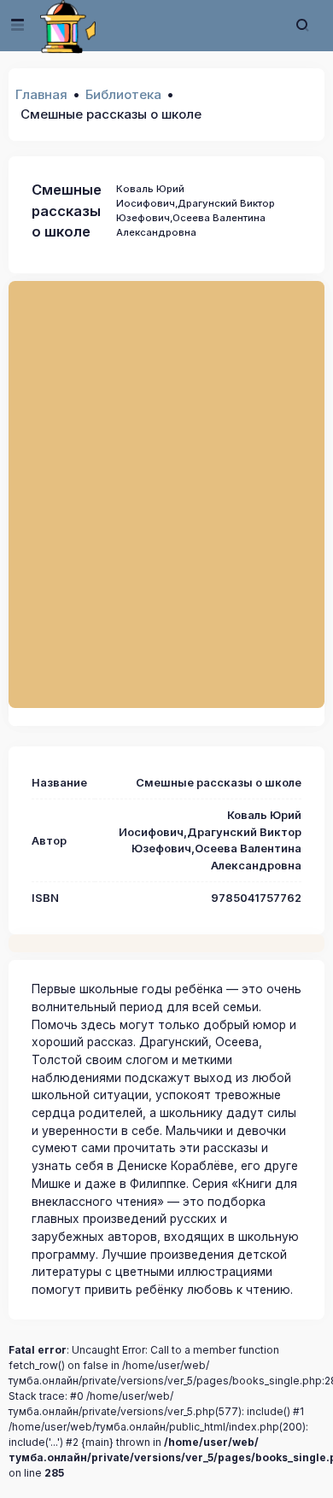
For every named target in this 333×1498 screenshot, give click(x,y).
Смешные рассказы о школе (67, 210)
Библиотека (123, 94)
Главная (41, 94)
